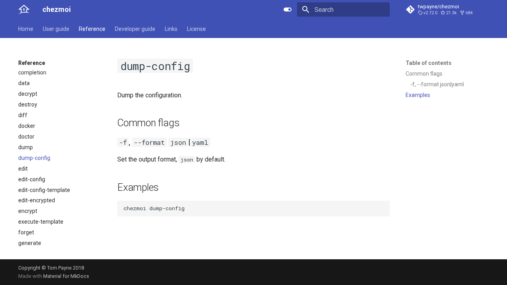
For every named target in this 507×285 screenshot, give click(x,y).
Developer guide (135, 29)
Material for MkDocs (66, 276)
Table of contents (429, 63)
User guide (56, 29)
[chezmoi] (24, 9)
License (196, 29)
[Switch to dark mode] (287, 9)
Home (25, 29)
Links (171, 29)
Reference (92, 29)
